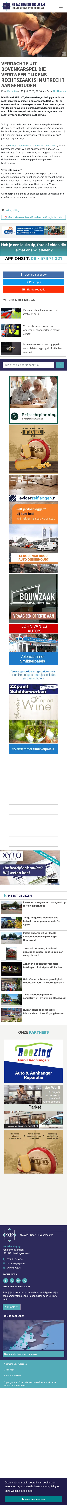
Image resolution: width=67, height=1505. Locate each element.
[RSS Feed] (25, 1280)
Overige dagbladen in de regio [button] (20, 1354)
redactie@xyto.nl (16, 1263)
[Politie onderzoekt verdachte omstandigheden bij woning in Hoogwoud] (11, 938)
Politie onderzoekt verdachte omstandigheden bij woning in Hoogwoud (40, 936)
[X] (12, 1280)
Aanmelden (11, 1307)
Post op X (35, 282)
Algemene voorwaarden (15, 1364)
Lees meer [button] (27, 1490)
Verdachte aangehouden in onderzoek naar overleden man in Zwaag (41, 329)
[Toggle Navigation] (60, 6)
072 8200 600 (15, 1259)
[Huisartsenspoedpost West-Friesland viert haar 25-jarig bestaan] (11, 1015)
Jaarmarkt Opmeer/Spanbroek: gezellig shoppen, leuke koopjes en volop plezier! (43, 952)
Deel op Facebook (36, 274)
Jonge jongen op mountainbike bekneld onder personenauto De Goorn (41, 921)
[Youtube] (18, 1280)
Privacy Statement (12, 1375)
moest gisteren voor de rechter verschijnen (33, 145)
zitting (16, 210)
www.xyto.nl (13, 1267)
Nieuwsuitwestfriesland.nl (28, 4)
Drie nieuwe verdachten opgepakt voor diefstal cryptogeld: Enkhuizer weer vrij (42, 348)
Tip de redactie (36, 289)
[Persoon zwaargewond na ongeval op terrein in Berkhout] (11, 908)
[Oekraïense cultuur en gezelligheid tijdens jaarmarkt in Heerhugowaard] (11, 984)
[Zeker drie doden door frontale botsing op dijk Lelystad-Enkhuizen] (11, 969)
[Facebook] (6, 1280)
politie (8, 210)
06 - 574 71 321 (46, 258)
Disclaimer (9, 1370)
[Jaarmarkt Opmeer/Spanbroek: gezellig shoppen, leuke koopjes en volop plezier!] (11, 954)
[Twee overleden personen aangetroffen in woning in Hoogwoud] (11, 1000)
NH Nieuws (59, 91)
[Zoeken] (60, 365)
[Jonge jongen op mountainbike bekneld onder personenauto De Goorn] (11, 923)
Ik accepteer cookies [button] (33, 1499)
